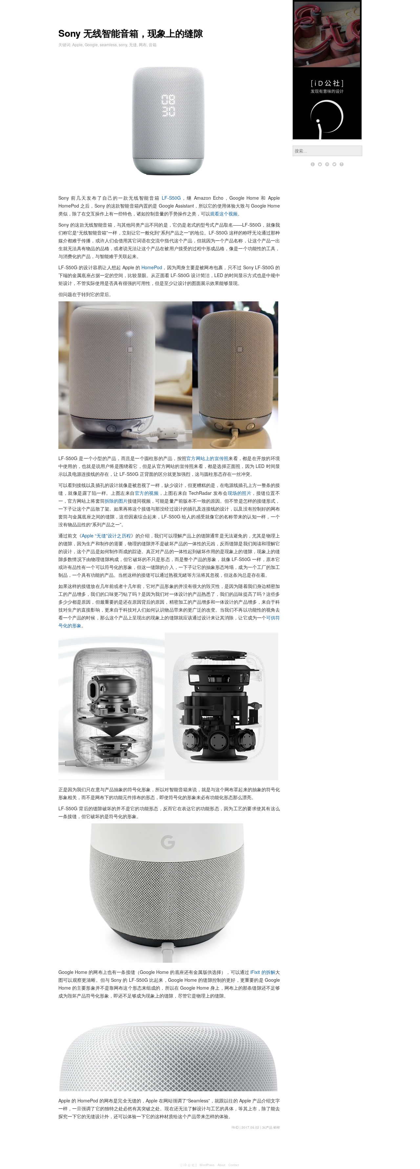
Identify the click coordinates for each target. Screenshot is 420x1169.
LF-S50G (171, 197)
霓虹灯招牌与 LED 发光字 (327, 34)
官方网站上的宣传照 (207, 458)
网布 (143, 44)
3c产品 (267, 1127)
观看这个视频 (224, 213)
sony (123, 44)
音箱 (153, 44)
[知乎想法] (342, 164)
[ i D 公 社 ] (189, 1165)
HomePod (151, 267)
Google (91, 44)
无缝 (133, 44)
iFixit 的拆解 (262, 972)
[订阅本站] (327, 164)
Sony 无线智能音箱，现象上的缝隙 (130, 33)
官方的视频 (147, 493)
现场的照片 (240, 493)
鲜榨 (276, 1127)
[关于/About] (313, 164)
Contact (233, 1165)
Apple (77, 44)
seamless (108, 44)
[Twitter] (334, 164)
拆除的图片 (116, 500)
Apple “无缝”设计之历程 (106, 535)
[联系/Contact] (320, 164)
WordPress (207, 1165)
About (221, 1165)
